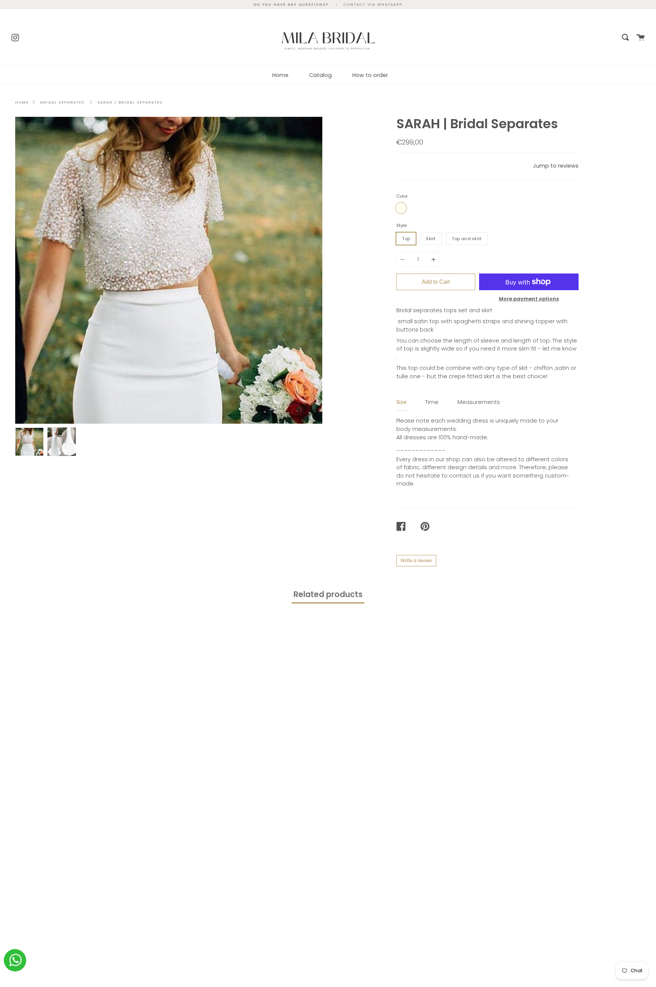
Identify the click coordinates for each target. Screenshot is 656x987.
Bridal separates (62, 102)
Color (402, 196)
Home (280, 75)
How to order (370, 75)
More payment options (529, 298)
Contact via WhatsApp (373, 4)
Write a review (416, 560)
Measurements (478, 402)
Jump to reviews (556, 166)
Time (431, 402)
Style (401, 225)
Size (401, 402)
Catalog (320, 75)
